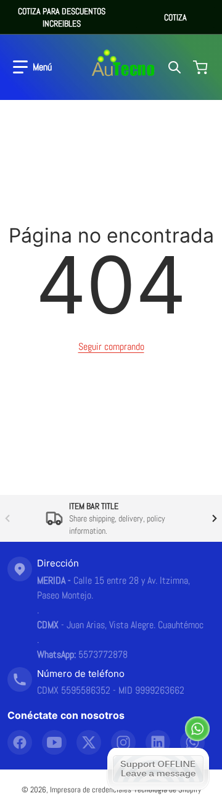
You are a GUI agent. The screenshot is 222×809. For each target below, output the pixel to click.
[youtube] (54, 742)
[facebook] (19, 742)
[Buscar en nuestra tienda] (174, 67)
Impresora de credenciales (90, 789)
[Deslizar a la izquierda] (7, 518)
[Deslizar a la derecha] (214, 518)
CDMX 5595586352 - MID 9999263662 (110, 690)
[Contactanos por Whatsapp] (197, 728)
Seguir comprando (111, 346)
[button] (32, 67)
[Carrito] (202, 67)
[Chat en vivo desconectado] (158, 769)
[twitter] (88, 742)
